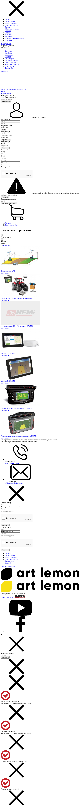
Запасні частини (11, 23)
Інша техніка (9, 66)
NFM (3, 91)
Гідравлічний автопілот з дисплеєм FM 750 (16, 298)
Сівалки (8, 57)
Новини (8, 31)
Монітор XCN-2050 (8, 381)
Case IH (6, 245)
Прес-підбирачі (10, 62)
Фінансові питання (12, 29)
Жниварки (8, 55)
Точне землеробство (12, 64)
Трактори (8, 51)
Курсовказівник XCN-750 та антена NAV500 (17, 326)
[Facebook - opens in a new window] (20, 631)
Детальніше (5, 273)
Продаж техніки (10, 21)
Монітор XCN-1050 (8, 353)
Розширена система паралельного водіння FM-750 (19, 436)
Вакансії (8, 33)
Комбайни (8, 53)
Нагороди (8, 36)
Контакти (8, 40)
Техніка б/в (9, 68)
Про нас (8, 19)
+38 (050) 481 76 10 (12, 463)
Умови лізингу (10, 561)
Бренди (7, 27)
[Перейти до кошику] (16, 219)
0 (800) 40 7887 (6, 44)
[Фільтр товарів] (1, 235)
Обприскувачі (10, 58)
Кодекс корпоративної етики (15, 38)
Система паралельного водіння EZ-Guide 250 (17, 408)
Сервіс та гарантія (11, 25)
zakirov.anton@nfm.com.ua (14, 483)
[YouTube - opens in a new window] (20, 615)
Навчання (8, 34)
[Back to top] (1, 635)
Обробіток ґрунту (11, 60)
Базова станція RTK (8, 271)
